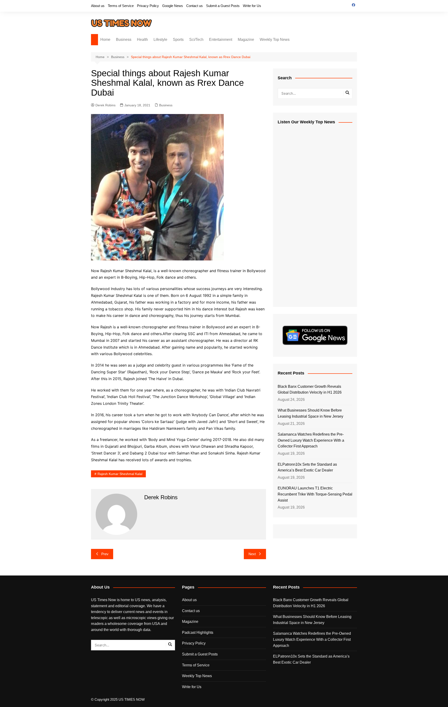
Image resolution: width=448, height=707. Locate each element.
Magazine (246, 40)
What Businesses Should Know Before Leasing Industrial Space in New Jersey (310, 413)
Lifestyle (160, 40)
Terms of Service (121, 6)
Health (142, 40)
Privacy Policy (148, 6)
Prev (104, 554)
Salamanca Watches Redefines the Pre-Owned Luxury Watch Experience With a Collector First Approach (311, 440)
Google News (172, 6)
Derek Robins (105, 105)
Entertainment (220, 40)
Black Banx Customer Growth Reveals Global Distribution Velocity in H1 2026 (310, 390)
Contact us (194, 6)
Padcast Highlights (197, 632)
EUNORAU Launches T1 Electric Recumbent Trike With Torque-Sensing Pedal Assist (315, 494)
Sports (178, 40)
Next (252, 554)
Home (105, 40)
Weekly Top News (275, 40)
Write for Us (252, 6)
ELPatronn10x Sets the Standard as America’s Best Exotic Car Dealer (307, 467)
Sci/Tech (196, 40)
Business (123, 40)
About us (98, 6)
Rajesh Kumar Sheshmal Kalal (120, 474)
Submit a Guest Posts (223, 6)
